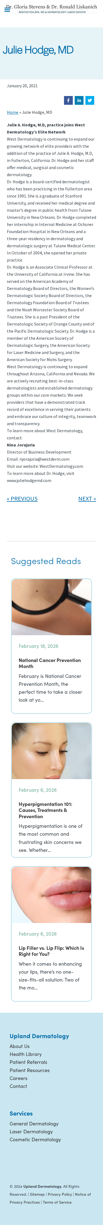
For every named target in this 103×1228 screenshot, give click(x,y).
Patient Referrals (28, 1062)
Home (12, 112)
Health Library (26, 1054)
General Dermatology (34, 1123)
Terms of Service (57, 1202)
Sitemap (37, 1194)
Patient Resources (30, 1070)
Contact (18, 1086)
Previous (24, 498)
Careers (18, 1078)
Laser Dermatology (31, 1131)
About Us (20, 1046)
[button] (68, 100)
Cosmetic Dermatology (35, 1139)
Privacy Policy (60, 1194)
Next (85, 498)
